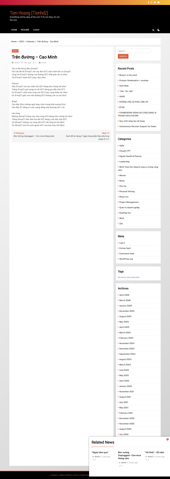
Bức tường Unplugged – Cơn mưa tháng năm (129, 455)
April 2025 (124, 327)
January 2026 (125, 306)
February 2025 (126, 338)
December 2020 (126, 418)
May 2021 (123, 407)
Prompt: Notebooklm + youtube (133, 80)
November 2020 (126, 424)
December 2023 (126, 348)
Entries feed (125, 248)
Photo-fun (123, 197)
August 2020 (125, 429)
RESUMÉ (25, 30)
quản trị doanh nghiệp (132, 277)
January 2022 (125, 386)
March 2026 (125, 300)
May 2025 (124, 322)
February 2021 (126, 413)
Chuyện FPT (125, 151)
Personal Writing (127, 191)
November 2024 (126, 343)
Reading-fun (125, 213)
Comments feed (126, 253)
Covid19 (123, 277)
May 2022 (124, 375)
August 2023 (125, 359)
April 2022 (124, 381)
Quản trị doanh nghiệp (129, 207)
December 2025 (126, 311)
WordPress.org (126, 259)
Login (36, 30)
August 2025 (125, 316)
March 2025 (125, 332)
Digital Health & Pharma (130, 156)
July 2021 (123, 402)
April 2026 (124, 295)
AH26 (122, 96)
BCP (119, 277)
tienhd (16, 63)
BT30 (121, 107)
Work (121, 218)
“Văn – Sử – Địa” (126, 91)
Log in (122, 243)
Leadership (124, 161)
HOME (14, 30)
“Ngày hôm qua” (100, 452)
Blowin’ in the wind (128, 75)
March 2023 (125, 365)
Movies (122, 175)
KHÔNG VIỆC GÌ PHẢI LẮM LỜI (133, 102)
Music (15, 51)
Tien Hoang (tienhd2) (29, 13)
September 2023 (127, 354)
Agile (121, 145)
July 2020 (123, 434)
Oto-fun (122, 186)
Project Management (129, 202)
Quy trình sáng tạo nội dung (132, 121)
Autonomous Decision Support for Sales (137, 126)
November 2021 (126, 391)
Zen (121, 223)
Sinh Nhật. (124, 86)
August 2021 (125, 397)
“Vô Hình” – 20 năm (154, 452)
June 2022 (124, 370)
